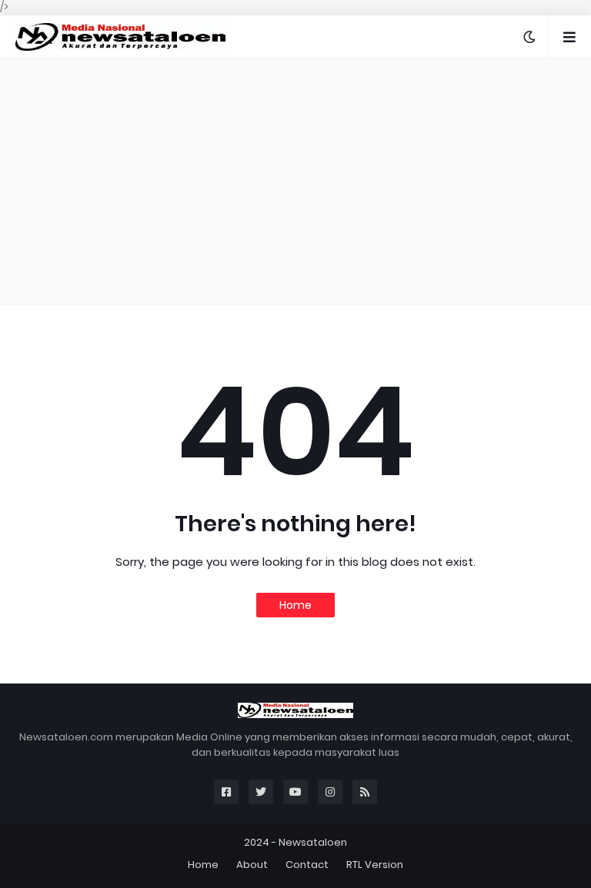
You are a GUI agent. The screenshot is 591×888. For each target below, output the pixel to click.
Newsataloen (313, 842)
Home (295, 605)
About (252, 864)
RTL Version (374, 864)
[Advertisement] (295, 181)
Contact (307, 864)
